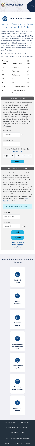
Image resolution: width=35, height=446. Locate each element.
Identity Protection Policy (17, 428)
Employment (10, 422)
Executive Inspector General (17, 438)
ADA (28, 443)
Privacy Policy (24, 422)
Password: (6, 222)
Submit (17, 161)
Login (18, 232)
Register (18, 238)
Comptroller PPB (17, 433)
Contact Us (17, 443)
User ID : (6, 213)
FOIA (7, 443)
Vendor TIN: (7, 131)
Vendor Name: (8, 140)
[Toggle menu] (32, 5)
